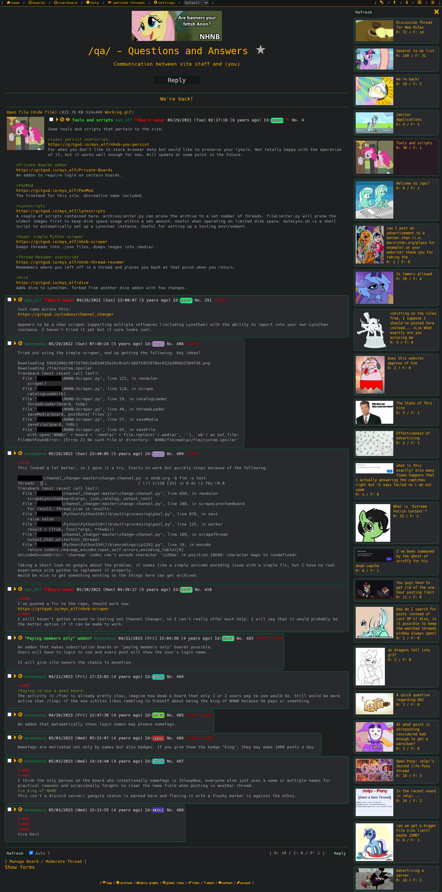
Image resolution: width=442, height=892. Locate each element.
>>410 (192, 343)
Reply (177, 80)
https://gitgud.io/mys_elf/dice (52, 282)
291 (208, 300)
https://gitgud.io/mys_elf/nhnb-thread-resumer (70, 262)
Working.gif (118, 112)
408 (180, 343)
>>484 (262, 638)
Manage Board (24, 861)
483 (249, 638)
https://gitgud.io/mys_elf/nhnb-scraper (62, 241)
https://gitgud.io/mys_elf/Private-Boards (64, 170)
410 (208, 589)
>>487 (192, 715)
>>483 (24, 685)
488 (180, 809)
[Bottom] (407, 3)
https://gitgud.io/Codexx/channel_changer (66, 314)
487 (180, 761)
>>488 (276, 638)
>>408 (24, 598)
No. (295, 120)
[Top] (395, 3)
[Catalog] (420, 3)
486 (180, 738)
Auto (41, 853)
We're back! (176, 99)
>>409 (220, 300)
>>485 (24, 770)
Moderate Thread (64, 861)
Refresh (363, 12)
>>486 (24, 775)
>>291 (24, 462)
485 (180, 715)
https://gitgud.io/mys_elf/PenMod (54, 190)
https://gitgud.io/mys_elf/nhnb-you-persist (98, 144)
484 (180, 676)
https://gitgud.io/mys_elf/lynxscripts (60, 211)
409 (180, 453)
